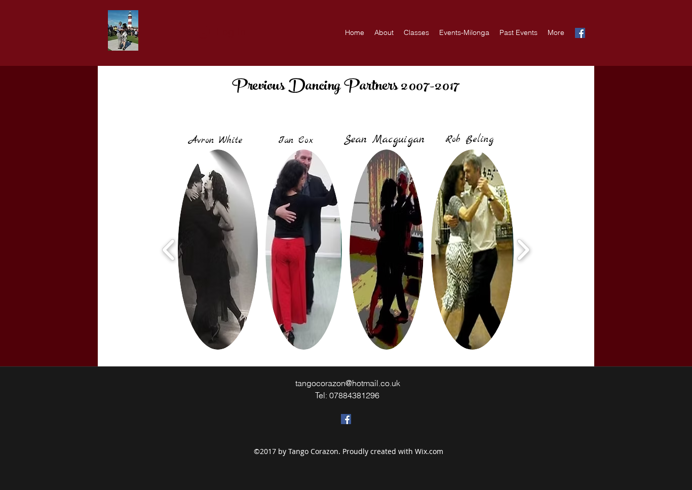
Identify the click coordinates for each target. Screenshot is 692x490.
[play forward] (523, 250)
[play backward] (169, 250)
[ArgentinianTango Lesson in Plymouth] (580, 33)
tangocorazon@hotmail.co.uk (347, 383)
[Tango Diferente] (346, 419)
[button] (218, 249)
